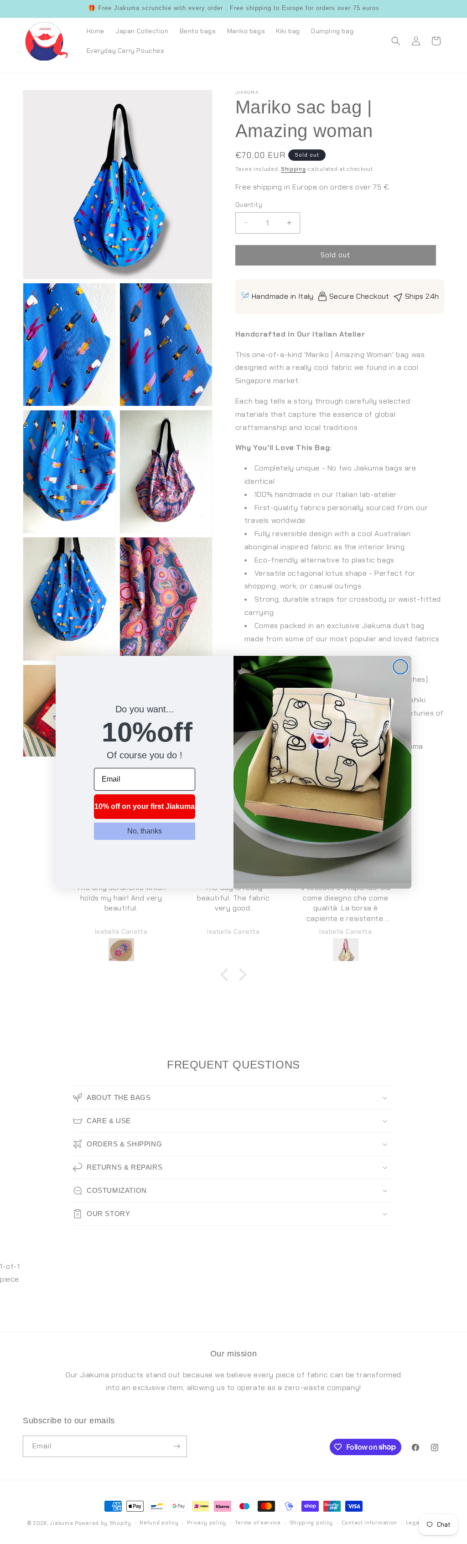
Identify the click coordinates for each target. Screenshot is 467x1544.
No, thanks (144, 831)
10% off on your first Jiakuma (144, 806)
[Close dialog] (400, 667)
